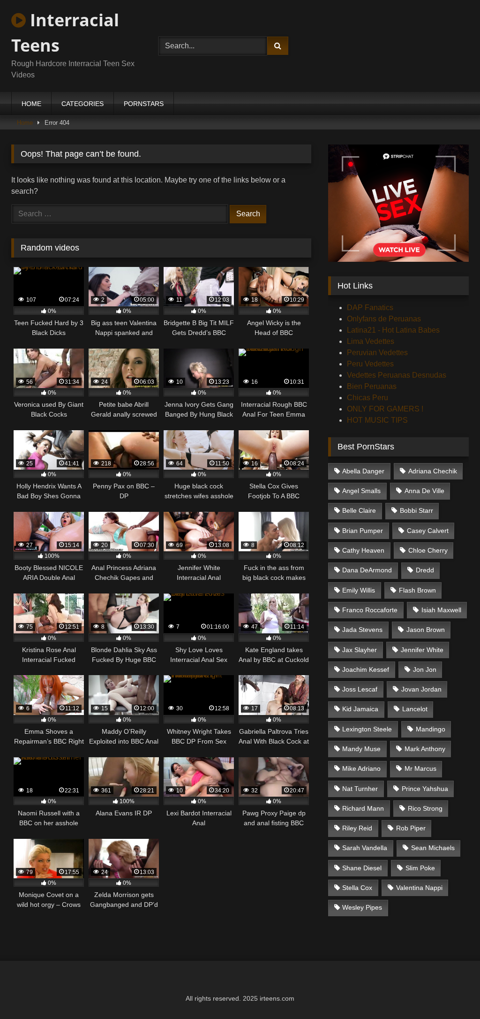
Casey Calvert (428, 530)
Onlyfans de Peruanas (384, 319)
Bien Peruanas (372, 386)
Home (25, 122)
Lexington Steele (367, 729)
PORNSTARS (144, 103)
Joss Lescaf (359, 689)
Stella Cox (357, 887)
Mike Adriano (361, 768)
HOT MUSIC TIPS (377, 420)
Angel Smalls (361, 490)
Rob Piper (411, 828)
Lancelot (415, 709)
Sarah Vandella (364, 848)
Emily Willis (358, 590)
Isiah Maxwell (441, 610)
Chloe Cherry (428, 550)
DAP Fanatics (370, 308)
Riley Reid (357, 828)
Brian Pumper (362, 530)
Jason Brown (425, 629)
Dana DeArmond (367, 570)
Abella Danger (363, 471)
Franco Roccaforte (370, 610)
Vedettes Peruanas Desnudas (396, 375)
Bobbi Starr (416, 510)
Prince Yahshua (425, 788)
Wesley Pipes (362, 907)
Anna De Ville (424, 490)
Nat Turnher (360, 788)
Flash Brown (417, 590)
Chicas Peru (367, 398)
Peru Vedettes (370, 364)
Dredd (425, 570)
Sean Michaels (433, 848)
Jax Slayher (359, 650)
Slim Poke (420, 868)
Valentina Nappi (419, 887)
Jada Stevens (362, 629)
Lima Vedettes (370, 341)
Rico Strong (425, 808)
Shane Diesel (362, 868)
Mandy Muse (361, 749)
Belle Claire (359, 510)
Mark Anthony (425, 749)
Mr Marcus (420, 768)
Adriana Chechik (432, 471)
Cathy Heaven (363, 550)
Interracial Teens (65, 32)
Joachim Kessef (365, 669)
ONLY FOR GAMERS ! (385, 409)
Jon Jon (424, 669)
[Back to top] (451, 991)
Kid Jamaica (360, 709)
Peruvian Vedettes (377, 353)
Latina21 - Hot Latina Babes (393, 330)
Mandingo (430, 729)
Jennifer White (422, 650)
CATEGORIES (82, 103)
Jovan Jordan (421, 689)
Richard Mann (363, 808)
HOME (31, 103)
